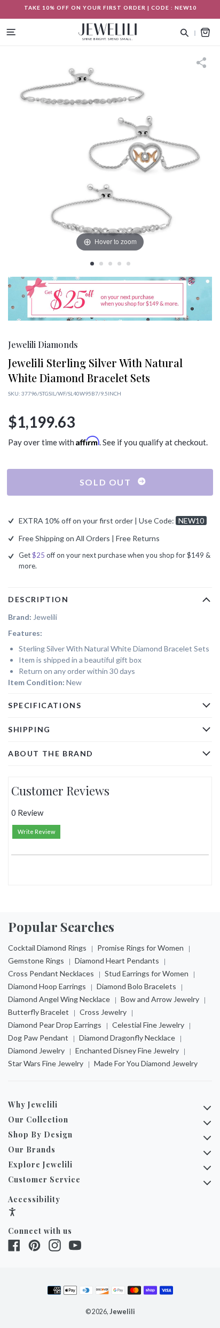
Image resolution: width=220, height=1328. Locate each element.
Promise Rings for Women (140, 947)
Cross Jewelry (103, 1011)
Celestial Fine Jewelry (148, 1024)
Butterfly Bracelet (38, 1011)
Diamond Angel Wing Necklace (59, 999)
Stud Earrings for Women (146, 973)
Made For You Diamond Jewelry (146, 1063)
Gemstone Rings (36, 960)
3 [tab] (110, 263)
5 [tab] (128, 263)
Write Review (36, 831)
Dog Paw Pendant (38, 1037)
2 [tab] (101, 263)
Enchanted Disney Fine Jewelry (127, 1050)
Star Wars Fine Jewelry (45, 1063)
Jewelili (122, 1312)
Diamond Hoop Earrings (47, 986)
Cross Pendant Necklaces (51, 973)
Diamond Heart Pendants (117, 960)
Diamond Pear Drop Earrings (54, 1024)
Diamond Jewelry (36, 1050)
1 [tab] (92, 263)
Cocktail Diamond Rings (47, 947)
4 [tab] (119, 263)
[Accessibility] (12, 1213)
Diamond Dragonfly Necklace (127, 1037)
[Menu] (11, 32)
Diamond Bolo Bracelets (136, 986)
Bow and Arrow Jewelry (160, 999)
